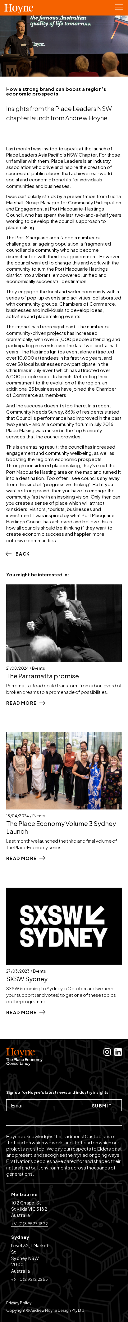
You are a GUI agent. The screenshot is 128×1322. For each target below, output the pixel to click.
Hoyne (18, 10)
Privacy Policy (18, 1303)
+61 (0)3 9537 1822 (29, 1223)
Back (23, 554)
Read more (21, 703)
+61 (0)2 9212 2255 (29, 1279)
